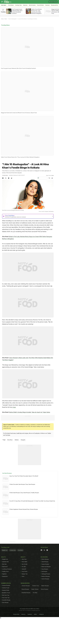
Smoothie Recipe (6, 600)
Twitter (49, 433)
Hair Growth (24, 564)
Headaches (5, 576)
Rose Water (24, 561)
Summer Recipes (6, 585)
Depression (5, 566)
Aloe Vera (24, 559)
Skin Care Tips (5, 595)
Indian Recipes (25, 583)
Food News (11, 5)
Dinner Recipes (45, 559)
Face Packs (24, 571)
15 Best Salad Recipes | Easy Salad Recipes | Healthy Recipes (24, 492)
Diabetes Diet (5, 561)
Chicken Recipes (26, 585)
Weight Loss (4, 550)
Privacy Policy (16, 614)
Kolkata (17, 439)
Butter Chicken (35, 589)
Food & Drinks (40, 5)
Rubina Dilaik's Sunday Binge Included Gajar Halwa (29, 412)
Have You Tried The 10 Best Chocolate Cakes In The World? (23, 476)
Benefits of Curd (6, 592)
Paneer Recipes (45, 564)
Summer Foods (5, 587)
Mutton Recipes (45, 585)
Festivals (47, 5)
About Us (23, 614)
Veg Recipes (44, 557)
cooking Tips (18, 5)
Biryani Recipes (25, 589)
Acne (23, 576)
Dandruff (24, 569)
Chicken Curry (35, 585)
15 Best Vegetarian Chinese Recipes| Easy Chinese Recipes (23, 509)
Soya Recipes (45, 569)
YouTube (8, 435)
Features (3, 5)
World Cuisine (32, 5)
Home (2, 18)
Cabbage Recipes (46, 574)
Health (3, 557)
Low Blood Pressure (7, 569)
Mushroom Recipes (46, 566)
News (5, 18)
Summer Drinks (5, 590)
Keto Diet (4, 564)
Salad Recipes (45, 561)
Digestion (4, 574)
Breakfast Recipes (26, 592)
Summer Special (6, 583)
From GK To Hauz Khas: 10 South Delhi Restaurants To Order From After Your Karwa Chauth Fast (32, 501)
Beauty (23, 557)
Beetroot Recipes (46, 576)
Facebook (36, 433)
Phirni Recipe (5, 602)
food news (13, 433)
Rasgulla (23, 439)
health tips (19, 433)
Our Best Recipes (7, 473)
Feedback (29, 614)
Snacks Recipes (45, 578)
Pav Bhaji (35, 592)
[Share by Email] (49, 178)
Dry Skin (24, 566)
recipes (26, 433)
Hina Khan (10, 439)
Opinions (25, 5)
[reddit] (11, 178)
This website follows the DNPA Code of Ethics (29, 608)
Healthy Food (5, 571)
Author (35, 614)
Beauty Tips (24, 574)
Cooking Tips (13, 550)
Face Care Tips (5, 597)
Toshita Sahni (5, 175)
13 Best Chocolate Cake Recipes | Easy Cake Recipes (22, 484)
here (14, 407)
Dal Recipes (44, 571)
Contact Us (41, 614)
